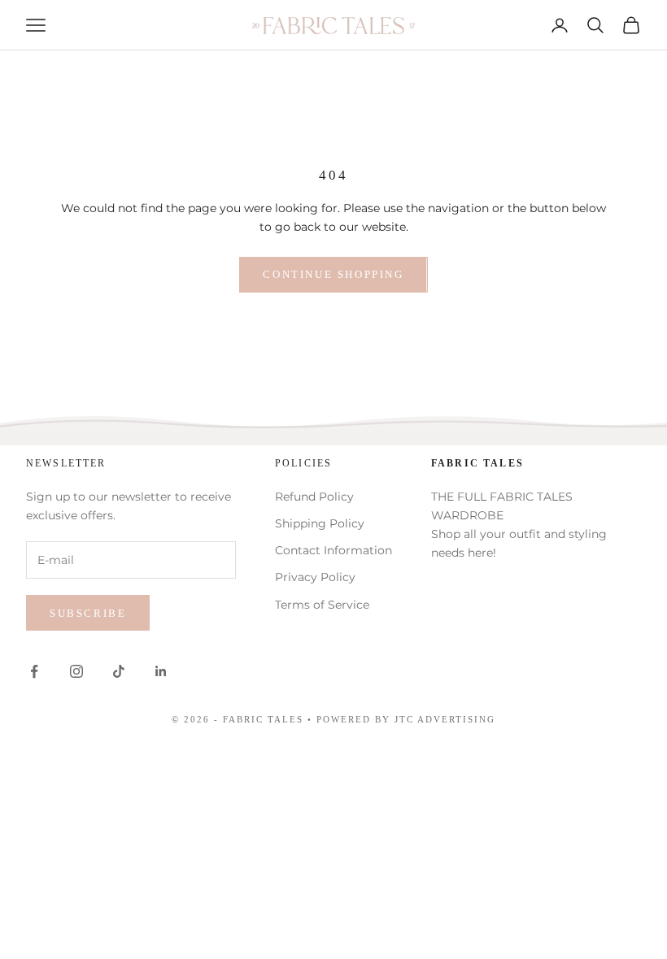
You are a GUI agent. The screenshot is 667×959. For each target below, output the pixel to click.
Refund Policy (314, 496)
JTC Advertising (445, 719)
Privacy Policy (315, 577)
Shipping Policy (319, 523)
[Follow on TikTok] (119, 671)
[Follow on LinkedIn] (161, 671)
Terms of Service (322, 604)
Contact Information (333, 550)
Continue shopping (333, 274)
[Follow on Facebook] (34, 671)
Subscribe (88, 613)
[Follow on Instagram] (76, 671)
